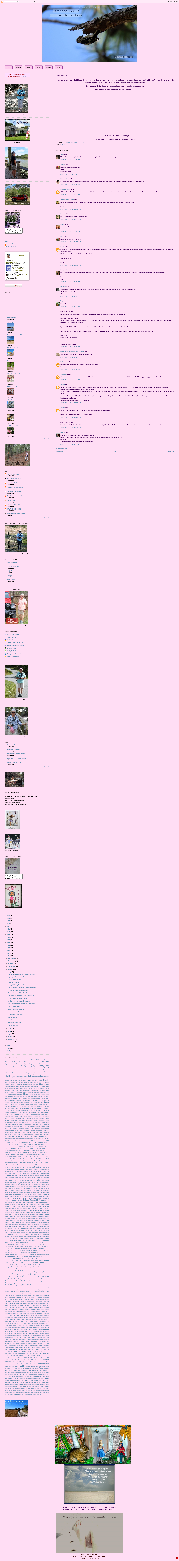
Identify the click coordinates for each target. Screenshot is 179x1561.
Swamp (21, 1347)
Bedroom (14, 1082)
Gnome (39, 1184)
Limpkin (46, 1238)
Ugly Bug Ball (28, 1359)
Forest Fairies (39, 1175)
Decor (32, 1142)
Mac (32, 1244)
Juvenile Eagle (40, 1228)
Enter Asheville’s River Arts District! (19, 993)
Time (47, 1351)
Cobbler (6, 1128)
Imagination (8, 1224)
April (10, 1034)
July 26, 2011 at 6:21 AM (70, 232)
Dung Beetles (18, 1152)
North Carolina (38, 1263)
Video (63, 144)
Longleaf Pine (38, 1242)
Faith (20, 1160)
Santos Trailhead (34, 1321)
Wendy (15, 1370)
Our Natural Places (13, 634)
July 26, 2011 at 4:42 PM (70, 347)
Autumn (25, 1076)
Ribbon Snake (45, 1311)
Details (26, 1144)
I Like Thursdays (15, 1222)
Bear (33, 1080)
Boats (11, 1102)
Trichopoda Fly (26, 1355)
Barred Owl (13, 1080)
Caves (36, 1118)
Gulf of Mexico (32, 1198)
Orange (42, 1271)
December (11, 958)
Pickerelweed (32, 1283)
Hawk (47, 1204)
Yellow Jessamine (30, 1388)
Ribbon (32, 1311)
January (11, 1042)
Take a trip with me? (14, 979)
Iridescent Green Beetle (40, 1224)
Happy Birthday (16, 1204)
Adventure (45, 1062)
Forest (32, 1175)
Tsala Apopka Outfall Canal (15, 1357)
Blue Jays (27, 1096)
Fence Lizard (17, 1164)
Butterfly (30, 1108)
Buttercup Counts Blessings (16, 753)
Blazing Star (36, 1092)
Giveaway (23, 1184)
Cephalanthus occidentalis (25, 1120)
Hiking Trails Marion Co (14, 654)
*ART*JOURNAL (12, 579)
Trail (31, 1353)
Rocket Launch (35, 1315)
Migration (10, 1252)
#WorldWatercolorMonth (16, 1060)
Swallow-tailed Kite (36, 1345)
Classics (29, 1126)
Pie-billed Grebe (44, 1283)
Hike (47, 1206)
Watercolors (26, 1368)
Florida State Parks (13, 656)
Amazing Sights (31, 1066)
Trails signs (35, 1353)
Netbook (27, 1262)
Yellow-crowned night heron (23, 1392)
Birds (41, 1084)
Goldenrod (7, 1188)
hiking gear (16, 1208)
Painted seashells (44, 1275)
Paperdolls (41, 1277)
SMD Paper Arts (12, 562)
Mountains (17, 1259)
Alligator (26, 1064)
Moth (30, 1256)
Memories (32, 1250)
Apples (35, 1072)
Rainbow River (25, 1297)
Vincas (35, 1363)
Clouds (46, 1126)
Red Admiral (45, 1299)
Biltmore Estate (27, 1084)
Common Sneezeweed (24, 1130)
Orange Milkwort (14, 1273)
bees (22, 1082)
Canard (30, 1112)
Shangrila (37, 1327)
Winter (46, 1378)
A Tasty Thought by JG (14, 762)
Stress (43, 1339)
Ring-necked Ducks (28, 1313)
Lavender (46, 1234)
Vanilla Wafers (18, 1361)
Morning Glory (39, 1254)
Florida (37, 1167)
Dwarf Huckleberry (35, 1152)
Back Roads (32, 1076)
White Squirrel (37, 1372)
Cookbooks (17, 1132)
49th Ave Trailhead (11, 1062)
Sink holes (21, 1331)
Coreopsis (13, 1134)
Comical (27, 1128)
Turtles (7, 1359)
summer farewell (24, 1341)
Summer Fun (45, 1341)
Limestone (40, 1238)
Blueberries (18, 1100)
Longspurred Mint (13, 1244)
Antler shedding (22, 1072)
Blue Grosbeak (9, 1096)
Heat (30, 1206)
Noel (31, 1262)
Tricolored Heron (35, 1355)
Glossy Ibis (30, 1184)
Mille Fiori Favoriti (13, 348)
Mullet (17, 1260)
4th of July (23, 1062)
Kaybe (62, 246)
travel (40, 1353)
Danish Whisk (8, 1142)
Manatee (11, 1246)
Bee (19, 1082)
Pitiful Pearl (8, 1289)
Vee (61, 154)
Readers (10, 1299)
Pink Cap (22, 1287)
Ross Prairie (21, 1317)
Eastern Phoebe (26, 1156)
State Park (34, 1337)
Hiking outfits (31, 1208)
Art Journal (38, 1074)
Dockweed (33, 1146)
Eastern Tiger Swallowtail (36, 1156)
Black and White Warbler (16, 1086)
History (44, 1208)
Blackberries (12, 1092)
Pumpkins (31, 1293)
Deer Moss (9, 1144)
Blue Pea (40, 1096)
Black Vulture (19, 1090)
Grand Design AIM (37, 1190)
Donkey (28, 1148)
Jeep (9, 1226)
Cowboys (36, 1134)
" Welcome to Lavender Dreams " (89, 7)
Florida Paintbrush (21, 1171)
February (11, 1039)
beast (40, 1080)
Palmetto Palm (28, 1277)
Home (115, 451)
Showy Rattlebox (10, 1331)
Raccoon (10, 1297)
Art (29, 1074)
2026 (8, 915)
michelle (63, 286)
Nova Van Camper (27, 1267)
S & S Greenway (26, 1319)
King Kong (25, 1232)
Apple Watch (30, 1072)
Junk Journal (21, 1228)
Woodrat (25, 1384)
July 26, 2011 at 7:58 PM (70, 357)
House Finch (37, 1216)
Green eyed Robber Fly (28, 1196)
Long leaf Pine (12, 1242)
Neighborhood (9, 1262)
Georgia (36, 1182)
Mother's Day (37, 1256)
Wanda (62, 384)
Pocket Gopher (22, 1289)
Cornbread (26, 1134)
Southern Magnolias (28, 1333)
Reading (15, 1299)
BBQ (24, 1080)
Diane (62, 224)
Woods (29, 1384)
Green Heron (45, 1196)
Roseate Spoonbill (44, 1315)
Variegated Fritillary (28, 1361)
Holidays (12, 1210)
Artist (43, 1074)
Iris (48, 1224)
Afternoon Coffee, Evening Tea (16, 513)
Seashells (25, 1325)
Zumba (39, 1394)
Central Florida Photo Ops (15, 642)
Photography (10, 1283)
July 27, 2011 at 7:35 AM (70, 444)
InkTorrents (10, 575)
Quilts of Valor (40, 1295)
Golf (16, 1188)
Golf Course (31, 1188)
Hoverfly (13, 1218)
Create (35, 1136)
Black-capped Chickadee (29, 1090)
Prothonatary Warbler (10, 1293)
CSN (34, 1138)
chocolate (19, 1124)
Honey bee (26, 1212)
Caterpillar (18, 1118)
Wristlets (41, 1386)
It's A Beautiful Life (13, 426)
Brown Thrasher (17, 1106)
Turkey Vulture (41, 1357)
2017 (8, 940)
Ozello (13, 1275)
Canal (15, 1112)
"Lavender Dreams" (13, 361)
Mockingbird (34, 1252)
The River (10, 322)
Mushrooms (34, 1260)
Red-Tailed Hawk (20, 1307)
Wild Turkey (38, 1376)
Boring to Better (10, 1104)
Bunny (18, 1108)
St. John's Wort (26, 1337)
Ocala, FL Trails (12, 651)
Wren (37, 1386)
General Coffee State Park (26, 1182)
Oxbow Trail (8, 1275)
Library (46, 1236)
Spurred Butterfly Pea (10, 1337)
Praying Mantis (20, 1291)
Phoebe (31, 1281)
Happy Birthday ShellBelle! (16, 985)
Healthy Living (21, 1206)
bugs (29, 1106)
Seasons (31, 1325)
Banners (7, 1080)
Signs (16, 1331)
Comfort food (21, 1128)
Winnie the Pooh (38, 1378)
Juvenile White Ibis (19, 1230)
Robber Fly (11, 1315)
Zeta (31, 1394)
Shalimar (18, 1327)
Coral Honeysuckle (44, 1132)
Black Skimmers (40, 1088)
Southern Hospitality (13, 749)
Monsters (13, 1254)
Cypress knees (39, 1138)
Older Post (171, 451)
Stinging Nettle (22, 1339)
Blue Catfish (34, 1094)
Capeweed (37, 1114)
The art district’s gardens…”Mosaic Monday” (22, 987)
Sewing (41, 1325)
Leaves (28, 1236)
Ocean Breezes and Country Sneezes (72, 351)
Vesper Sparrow (9, 1363)
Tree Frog (7, 1355)
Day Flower (15, 1142)
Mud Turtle (43, 1258)
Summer (15, 1341)
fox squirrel (37, 1177)
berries (17, 1084)
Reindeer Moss (35, 1309)
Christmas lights (15, 1126)
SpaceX (37, 1333)
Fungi (42, 1180)
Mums (21, 1260)
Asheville (7, 1076)
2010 (8, 1045)
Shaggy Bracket (12, 1327)
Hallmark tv (46, 1198)
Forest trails (21, 1177)
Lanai (27, 1234)
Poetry (28, 1289)
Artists (47, 1074)
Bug (26, 1106)
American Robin (32, 1070)
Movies (38, 1259)
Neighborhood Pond (19, 1262)
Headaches (8, 1206)
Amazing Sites (43, 1066)
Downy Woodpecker (11, 1150)
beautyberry (8, 1082)
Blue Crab (40, 1094)
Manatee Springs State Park (22, 1246)
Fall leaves (28, 1160)
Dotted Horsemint (35, 1148)
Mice (6, 1252)
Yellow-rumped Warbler (36, 1392)
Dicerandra (46, 1144)
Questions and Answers (24, 1295)
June (10, 1028)
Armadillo (19, 1074)
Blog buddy (11, 1094)
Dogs (40, 1146)
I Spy (23, 1222)
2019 (8, 934)
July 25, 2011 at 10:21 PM (70, 219)
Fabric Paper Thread (13, 374)
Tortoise (20, 1353)
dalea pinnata (27, 1140)
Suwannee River (26, 1345)
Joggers (19, 1226)
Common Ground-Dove (11, 1130)
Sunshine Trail (41, 1343)
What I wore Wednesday (31, 1370)
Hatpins (43, 1204)
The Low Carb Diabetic (14, 504)
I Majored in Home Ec (14, 491)
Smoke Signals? (13, 1025)
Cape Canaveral (30, 1114)
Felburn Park (8, 1164)
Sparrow (42, 1333)
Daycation (27, 1142)
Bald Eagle (29, 1078)
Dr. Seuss (19, 1150)
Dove (43, 1148)
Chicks (47, 1122)
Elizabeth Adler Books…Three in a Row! (21, 995)
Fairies (16, 1161)
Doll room (7, 1148)
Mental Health (39, 1250)
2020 (8, 932)
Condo (11, 1132)
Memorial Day (24, 1250)
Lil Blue (11, 1238)
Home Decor (39, 1210)
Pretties (41, 1291)
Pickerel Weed (23, 1283)
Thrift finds (17, 1351)
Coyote (45, 1134)
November (11, 961)
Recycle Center (35, 1299)
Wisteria (7, 1380)
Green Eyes (37, 1196)
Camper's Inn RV (37, 1110)
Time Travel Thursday (11, 1353)
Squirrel (19, 1337)
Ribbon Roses (37, 1311)
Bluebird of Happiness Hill (35, 1100)
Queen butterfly (9, 1295)
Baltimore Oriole (37, 1078)
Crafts (23, 1136)
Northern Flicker (27, 1264)
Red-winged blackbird (32, 1307)
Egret (11, 1158)
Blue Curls (46, 1094)
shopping (45, 1329)
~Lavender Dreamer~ (11, 244)
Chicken (43, 1122)
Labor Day (22, 1234)
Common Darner (45, 1128)
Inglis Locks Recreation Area (20, 1224)
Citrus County (23, 1126)
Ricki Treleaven (65, 189)
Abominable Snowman (33, 1062)
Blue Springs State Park (31, 1098)
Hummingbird (23, 1218)
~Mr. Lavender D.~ (11, 246)
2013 (8, 950)
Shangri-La (31, 1327)
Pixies (13, 1289)
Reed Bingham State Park (16, 1309)
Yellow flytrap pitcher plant (18, 1388)
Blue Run (12, 1098)
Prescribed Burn (28, 1291)
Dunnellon (26, 1152)
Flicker (26, 1167)
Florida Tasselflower (10, 1173)
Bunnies (12, 1108)
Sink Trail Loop (28, 1331)
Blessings (43, 1092)
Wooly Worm (42, 1384)
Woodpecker (11, 1384)
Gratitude (19, 1192)
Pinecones (15, 1287)
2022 (8, 926)
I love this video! (13, 982)
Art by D (32, 1074)
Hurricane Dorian (14, 1220)
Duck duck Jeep (37, 1150)
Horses (41, 1214)
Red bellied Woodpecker (12, 1301)
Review (18, 1311)
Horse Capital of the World (17, 1214)
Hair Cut (39, 1198)
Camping (46, 1110)
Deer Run (14, 1144)
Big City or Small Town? (16, 977)
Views (31, 1363)
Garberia (7, 1182)
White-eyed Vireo (13, 1374)
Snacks (47, 1331)
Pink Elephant (29, 1287)
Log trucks (38, 1240)
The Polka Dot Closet (67, 199)
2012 (8, 953)
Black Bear (27, 1086)
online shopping (33, 1271)
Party (6, 1279)
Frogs (30, 1180)
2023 (8, 923)
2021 (8, 929)
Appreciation (40, 1072)
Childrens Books (10, 1124)
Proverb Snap (19, 1293)
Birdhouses (36, 1084)
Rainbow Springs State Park (37, 1297)
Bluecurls (7, 1102)
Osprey (38, 1273)
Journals (10, 1228)
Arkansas (14, 1074)
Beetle (25, 1082)
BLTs (29, 1094)
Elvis (21, 1158)
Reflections (27, 1309)
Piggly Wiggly (18, 1285)
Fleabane (13, 1167)
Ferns (28, 1164)
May (9, 1031)
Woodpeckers (19, 1384)
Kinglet (36, 1232)
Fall (23, 1161)
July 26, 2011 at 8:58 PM (70, 369)
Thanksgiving (36, 1349)
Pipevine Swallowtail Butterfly (41, 1287)
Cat (8, 1118)
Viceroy (23, 1363)
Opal (39, 1271)
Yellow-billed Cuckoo (10, 1392)
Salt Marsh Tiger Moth (37, 1319)
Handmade (31, 1202)
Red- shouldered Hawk (26, 1303)
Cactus (12, 1110)
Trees (20, 1355)
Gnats (35, 1184)
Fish (37, 1164)
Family (33, 1161)
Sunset (35, 1343)
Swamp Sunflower (29, 1347)
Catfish (23, 1118)
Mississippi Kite (25, 1252)
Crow (27, 1138)
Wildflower (46, 1376)
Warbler (33, 1366)
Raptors (47, 1297)
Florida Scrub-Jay (43, 1171)
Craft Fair (11, 1136)
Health (14, 1206)
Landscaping (33, 1234)
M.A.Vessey (28, 1244)
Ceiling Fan (14, 1120)
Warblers (39, 1366)
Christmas (39, 1124)
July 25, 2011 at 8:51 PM (70, 195)
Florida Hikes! (11, 637)
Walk (22, 1366)
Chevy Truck (37, 1122)
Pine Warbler (8, 1287)
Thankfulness (27, 1349)
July (9, 972)
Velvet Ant (41, 1361)
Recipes (20, 1299)
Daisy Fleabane (19, 1140)
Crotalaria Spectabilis (20, 1138)
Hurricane (7, 1220)
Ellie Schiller (16, 1158)
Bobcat (16, 1102)
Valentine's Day (9, 1361)
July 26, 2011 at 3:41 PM (70, 306)
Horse (6, 1214)
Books (46, 1102)
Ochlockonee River (26, 1268)
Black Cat (33, 1086)
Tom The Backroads (13, 474)
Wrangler (29, 1386)
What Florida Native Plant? (15, 645)
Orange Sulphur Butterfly (24, 1273)
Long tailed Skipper (22, 1242)
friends (16, 1180)
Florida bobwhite (11, 1169)
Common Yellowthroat (36, 1130)
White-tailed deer (23, 1374)
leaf (25, 1236)
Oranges (33, 1273)
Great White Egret (43, 1194)
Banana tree (45, 1078)
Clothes (42, 1126)
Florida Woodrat (31, 1173)
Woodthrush (35, 1384)
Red (41, 1299)
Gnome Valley (45, 1184)
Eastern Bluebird (10, 1154)
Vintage (41, 1363)
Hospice (46, 1214)
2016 (8, 942)
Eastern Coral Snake (22, 1154)
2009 (8, 1048)
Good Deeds (38, 1188)
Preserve (36, 1291)
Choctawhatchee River (29, 1124)
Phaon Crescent (10, 1281)
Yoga (44, 1392)
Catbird (12, 1118)
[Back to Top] (176, 1558)
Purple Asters (37, 1293)
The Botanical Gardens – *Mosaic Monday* (21, 974)
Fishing (6, 1167)
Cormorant (20, 1134)
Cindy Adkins (64, 270)
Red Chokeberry (31, 1301)
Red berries (23, 1301)
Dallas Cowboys (35, 1140)
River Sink (43, 1313)
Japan (6, 1226)
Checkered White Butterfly (11, 1122)
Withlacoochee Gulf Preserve (39, 1380)
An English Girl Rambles (15, 483)
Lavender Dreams (18, 1236)
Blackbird (30, 1092)
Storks (32, 1339)
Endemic (33, 1158)
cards (20, 1116)
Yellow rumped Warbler (15, 1390)
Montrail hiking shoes (22, 1254)
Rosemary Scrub (9, 1317)
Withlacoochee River (11, 1382)
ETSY (47, 1158)
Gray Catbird (25, 1192)
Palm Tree (12, 1277)
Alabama (13, 1064)
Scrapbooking (34, 1323)
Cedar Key (41, 1118)
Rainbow (18, 1297)
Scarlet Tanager (14, 1323)
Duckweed (11, 1152)
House (23, 1216)
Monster (7, 1254)
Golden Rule (45, 1186)
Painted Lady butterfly (23, 1275)
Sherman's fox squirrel (21, 1329)
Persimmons (45, 1279)
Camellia (21, 1110)
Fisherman (42, 1164)
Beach (29, 1080)
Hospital (19, 1216)
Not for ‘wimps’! (13, 1017)
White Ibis (7, 1372)
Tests (6, 1349)
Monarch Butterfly (44, 1252)
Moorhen (31, 1254)
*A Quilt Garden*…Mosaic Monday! (19, 1001)
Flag (10, 1167)
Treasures (46, 1353)
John (23, 1226)
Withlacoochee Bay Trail (19, 1380)
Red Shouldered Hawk (12, 1303)
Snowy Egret (12, 1333)
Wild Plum (24, 1376)
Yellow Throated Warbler (28, 1390)
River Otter (36, 1313)
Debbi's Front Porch (13, 387)
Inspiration (30, 1224)
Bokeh (31, 1102)
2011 (8, 956)
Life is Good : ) (11, 500)
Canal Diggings (22, 1112)
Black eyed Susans (14, 1088)
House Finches (45, 1216)
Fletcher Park (20, 1167)
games (47, 1180)
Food (21, 1175)
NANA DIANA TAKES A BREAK (16, 758)
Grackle (29, 1190)
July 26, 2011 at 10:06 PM (70, 403)
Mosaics (26, 1256)
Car (41, 1114)
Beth (61, 236)
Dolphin (17, 1148)
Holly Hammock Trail (23, 1210)
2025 (8, 918)
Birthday (46, 1084)
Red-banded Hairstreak (40, 1303)
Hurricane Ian (32, 1220)
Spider (47, 1333)
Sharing (42, 1327)
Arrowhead (25, 1074)
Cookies (23, 1132)
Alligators (32, 1064)
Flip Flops (31, 1167)
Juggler (14, 1228)
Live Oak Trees (26, 1240)
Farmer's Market (10, 1162)
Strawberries (37, 1339)
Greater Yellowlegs (9, 1196)
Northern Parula (16, 1267)
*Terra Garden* (11, 413)
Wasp (43, 1366)
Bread (22, 1104)
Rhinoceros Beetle (25, 1311)
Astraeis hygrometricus (17, 1076)
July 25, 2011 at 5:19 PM (70, 160)
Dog (37, 1146)
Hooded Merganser (34, 1212)
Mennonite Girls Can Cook (15, 745)
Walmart (28, 1366)
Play (17, 1289)
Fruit (34, 1180)
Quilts (33, 1295)
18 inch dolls (25, 1060)
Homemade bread (17, 1212)
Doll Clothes (45, 1146)
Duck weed (46, 1150)
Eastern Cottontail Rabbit (36, 1154)
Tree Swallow (14, 1355)
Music (41, 1261)
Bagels (38, 1076)
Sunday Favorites (20, 1343)
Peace (25, 1279)
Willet (20, 1378)
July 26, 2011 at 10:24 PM (70, 427)
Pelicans (38, 1279)
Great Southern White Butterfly (29, 1194)
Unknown (63, 362)
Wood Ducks (41, 1382)
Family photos (40, 1161)
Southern (19, 1333)
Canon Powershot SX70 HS (17, 1114)
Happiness (8, 1204)
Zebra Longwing (9, 1394)
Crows (31, 1138)
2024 (8, 921)
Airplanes (7, 1064)
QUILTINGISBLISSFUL (14, 509)
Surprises (17, 1345)
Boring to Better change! (16, 1009)
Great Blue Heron (34, 1192)
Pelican (34, 1279)
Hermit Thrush (36, 1206)
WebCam (37, 1368)
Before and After (33, 1082)
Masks (18, 1250)
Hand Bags (25, 1202)
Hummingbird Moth (33, 1218)
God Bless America (19, 1186)
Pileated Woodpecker (28, 1285)
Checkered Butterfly (43, 1120)
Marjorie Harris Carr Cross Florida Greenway (29, 1248)
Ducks (6, 1152)
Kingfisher (31, 1232)
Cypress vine (11, 1140)
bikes (21, 1084)
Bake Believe (8, 1078)
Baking (14, 1078)
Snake (6, 1333)
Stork (28, 1339)
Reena (62, 214)
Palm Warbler (20, 1277)
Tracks (27, 1353)
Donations (22, 1148)
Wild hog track (17, 1376)
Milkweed (16, 1252)
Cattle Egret (30, 1118)
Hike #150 (7, 1208)
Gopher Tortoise (21, 1190)
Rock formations (25, 1315)
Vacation (46, 1359)
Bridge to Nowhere (33, 1104)
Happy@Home (11, 317)
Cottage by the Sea (13, 566)
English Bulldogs (40, 1158)
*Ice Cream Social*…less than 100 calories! (22, 1004)
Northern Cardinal (15, 1264)
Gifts (17, 1184)
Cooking (28, 1132)
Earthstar (46, 1152)
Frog (21, 1180)
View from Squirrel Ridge (15, 487)
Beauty (46, 1080)
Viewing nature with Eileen (15, 335)
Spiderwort (14, 1335)
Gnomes (7, 1186)
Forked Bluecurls (29, 1177)
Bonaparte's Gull (38, 1102)
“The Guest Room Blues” (16, 1014)
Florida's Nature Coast (42, 1173)
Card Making (45, 1114)
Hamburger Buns (17, 1202)
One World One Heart (21, 1271)
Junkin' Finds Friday (30, 1228)
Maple (32, 1246)
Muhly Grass (11, 1260)
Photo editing (38, 1281)
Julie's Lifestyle (12, 400)
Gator (18, 1182)
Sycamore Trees (38, 1347)
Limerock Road (28, 1238)
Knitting (10, 1234)
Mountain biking (9, 1258)
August (10, 969)
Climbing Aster (36, 1126)
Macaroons (36, 1244)
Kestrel (40, 1230)
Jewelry (14, 1226)
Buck (23, 1106)
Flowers (8, 1175)
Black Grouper (24, 1088)
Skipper (40, 1331)
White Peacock (22, 1372)
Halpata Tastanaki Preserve (34, 1200)
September (12, 966)
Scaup (20, 1323)
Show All (46, 438)
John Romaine (29, 1226)
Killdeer (6, 1232)
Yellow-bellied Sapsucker (42, 1390)
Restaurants (11, 1311)
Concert (6, 1132)
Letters (42, 1236)
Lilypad (21, 1238)
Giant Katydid (42, 1182)
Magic (41, 1244)
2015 (8, 945)
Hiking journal (23, 1208)
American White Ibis (43, 1070)
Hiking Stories (38, 1208)
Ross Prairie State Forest (33, 1317)
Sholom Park (37, 1329)
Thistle (10, 1351)
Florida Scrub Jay (31, 1171)
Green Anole (18, 1196)
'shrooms (7, 1060)
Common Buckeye (34, 1128)
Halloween (7, 1200)
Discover (20, 1146)
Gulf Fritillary (23, 1198)
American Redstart (22, 1070)
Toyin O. (63, 301)
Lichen (6, 1238)
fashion (17, 1162)
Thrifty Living (26, 1351)
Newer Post (59, 451)
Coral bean (35, 1132)
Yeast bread (8, 1388)
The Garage (43, 1349)
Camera (26, 1110)
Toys (23, 1353)
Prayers (12, 1291)
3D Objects (39, 1060)
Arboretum (8, 1074)
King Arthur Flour (18, 1232)
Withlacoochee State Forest (27, 1382)
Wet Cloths (21, 1370)
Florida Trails (11, 640)
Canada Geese (9, 1112)
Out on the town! (13, 1012)
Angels (6, 1072)
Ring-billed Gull (8, 1313)
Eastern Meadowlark (15, 1156)
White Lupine (14, 1372)
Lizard (33, 1240)
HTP (17, 1218)
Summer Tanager (10, 1343)
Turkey (35, 1357)
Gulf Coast (14, 1198)
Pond (32, 1289)
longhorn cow (31, 1242)
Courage (31, 1134)
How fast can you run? (15, 1020)
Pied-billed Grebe (10, 1285)
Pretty (47, 1291)
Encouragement (27, 1158)
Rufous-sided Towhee (15, 1319)
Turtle (47, 1357)
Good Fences (45, 1188)
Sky (44, 1331)
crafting (18, 1136)
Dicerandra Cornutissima (11, 1146)
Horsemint (35, 1214)
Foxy (42, 1177)
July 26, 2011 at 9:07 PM (70, 379)
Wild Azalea (34, 1374)
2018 (8, 937)
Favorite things (26, 1163)
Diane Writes (64, 179)
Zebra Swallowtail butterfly (22, 1394)
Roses (16, 1317)
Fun (38, 1180)
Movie (33, 1258)
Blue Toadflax (41, 1098)
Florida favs (32, 1169)
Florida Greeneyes (40, 1169)
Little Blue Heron (15, 1240)
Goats (12, 1186)
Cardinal (7, 1116)
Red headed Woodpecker (42, 1301)
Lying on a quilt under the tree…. (18, 998)
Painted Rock (34, 1275)
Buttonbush (46, 1108)
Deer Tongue (20, 1144)
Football (26, 1175)
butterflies (23, 1108)
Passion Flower (13, 1279)
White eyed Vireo (44, 1370)
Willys (23, 1378)
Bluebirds (46, 1100)
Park (47, 1277)
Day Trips (21, 1142)
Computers (45, 1130)
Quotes (46, 1295)
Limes (35, 1238)
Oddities (7, 1271)
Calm (16, 1110)
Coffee (10, 1128)
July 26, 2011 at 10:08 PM (70, 417)
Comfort (15, 1128)
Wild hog (10, 1376)
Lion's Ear (7, 1240)
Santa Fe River (24, 1321)
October (11, 963)
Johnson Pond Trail (39, 1226)
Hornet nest (46, 1212)
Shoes (30, 1329)
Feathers (38, 1162)
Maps (43, 1246)
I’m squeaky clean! (14, 1006)
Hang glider (38, 1202)
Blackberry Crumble (22, 1092)
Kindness (11, 1232)
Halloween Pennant (16, 1200)
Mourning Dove (26, 1258)
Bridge (26, 1104)
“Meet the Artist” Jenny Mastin (18, 990)
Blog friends (19, 1094)
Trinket (42, 1355)
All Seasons (19, 1064)
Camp (30, 1110)
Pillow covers (38, 1285)
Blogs (25, 1094)
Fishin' (47, 1164)
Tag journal (46, 1347)
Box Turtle (17, 1104)
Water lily (11, 1368)
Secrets (36, 1325)
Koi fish (16, 1234)
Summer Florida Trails (35, 1341)
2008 (8, 1051)
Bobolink (21, 1102)
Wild (30, 1374)
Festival (33, 1165)
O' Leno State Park (38, 1267)
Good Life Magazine (10, 1190)
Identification (45, 1222)
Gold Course (29, 1186)
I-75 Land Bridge (29, 1222)
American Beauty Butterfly (16, 1068)
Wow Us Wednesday (20, 1386)
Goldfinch (12, 1188)
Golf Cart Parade (23, 1188)
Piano (17, 1283)
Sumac (10, 1341)
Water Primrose (18, 1368)
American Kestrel (43, 1068)
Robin (17, 1315)
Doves (47, 1148)
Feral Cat (24, 1164)
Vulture (17, 1366)
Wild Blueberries (42, 1374)
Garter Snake (12, 1182)
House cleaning (30, 1216)
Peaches (29, 1279)
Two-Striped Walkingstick (16, 1359)
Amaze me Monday (20, 1066)
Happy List (25, 1204)
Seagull (19, 1325)
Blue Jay (22, 1096)
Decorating (38, 1142)
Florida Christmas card (22, 1169)
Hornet (41, 1212)
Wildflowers (8, 1378)
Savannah (42, 1321)
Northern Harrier (38, 1264)
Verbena (47, 1361)
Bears (36, 1080)
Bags (42, 1076)
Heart (27, 1206)
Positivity (36, 1289)
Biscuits (7, 1086)
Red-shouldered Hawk (39, 1305)
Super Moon (12, 1345)
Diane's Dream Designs (35, 1144)
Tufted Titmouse (28, 1357)
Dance (47, 1140)
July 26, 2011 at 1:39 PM (70, 282)
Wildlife (15, 1378)
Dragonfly (26, 1150)
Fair (12, 1160)
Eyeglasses (8, 1160)
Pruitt (25, 1293)
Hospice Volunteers (10, 1216)
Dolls (13, 1148)
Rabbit (6, 1297)
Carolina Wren (37, 1116)
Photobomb (46, 1281)
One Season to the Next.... (15, 496)
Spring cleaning (37, 1335)
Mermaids (46, 1250)
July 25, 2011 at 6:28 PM (70, 174)
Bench (12, 1084)
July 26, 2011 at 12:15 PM (70, 265)
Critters (41, 1136)
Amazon (7, 1068)
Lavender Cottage (9, 1236)
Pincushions (45, 1285)
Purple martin (45, 1293)
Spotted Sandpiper (22, 1335)
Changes (35, 1120)
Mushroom (27, 1260)
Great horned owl (16, 1194)
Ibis (35, 1222)
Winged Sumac (30, 1378)
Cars (43, 1116)
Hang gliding (45, 1202)
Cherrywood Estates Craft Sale (26, 1122)
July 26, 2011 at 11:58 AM (70, 242)
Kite (39, 1232)
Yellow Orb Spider (40, 1388)
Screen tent (42, 1323)
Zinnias (34, 1394)
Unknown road (38, 1359)
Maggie (62, 432)
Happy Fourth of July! (15, 1022)
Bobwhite (26, 1102)
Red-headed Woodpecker (24, 1305)
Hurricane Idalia (40, 1220)
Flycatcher (15, 1175)
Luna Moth (21, 1244)
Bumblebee (40, 1106)
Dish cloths (27, 1146)
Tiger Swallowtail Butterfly (39, 1351)
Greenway (8, 1198)
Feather (34, 1162)
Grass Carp (46, 1190)
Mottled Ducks (45, 1256)
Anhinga (10, 1072)
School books (26, 1323)
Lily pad (15, 1238)
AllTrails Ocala (11, 648)
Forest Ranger (14, 1177)
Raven (6, 1299)
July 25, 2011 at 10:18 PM (70, 209)
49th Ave (46, 1060)
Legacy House (34, 1236)
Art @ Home (11, 571)
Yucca (47, 1392)
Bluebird (24, 1100)
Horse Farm (29, 1214)
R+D (6, 241)
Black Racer (32, 1088)
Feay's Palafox (45, 1162)
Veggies (36, 1361)
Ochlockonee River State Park (40, 1268)
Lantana (40, 1234)
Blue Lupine (34, 1096)
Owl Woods (46, 1273)
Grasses (7, 1192)
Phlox (25, 1281)
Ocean (18, 1269)
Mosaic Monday (16, 1256)
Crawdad (29, 1136)
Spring (30, 1335)
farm (47, 1160)
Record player (27, 1299)
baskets (20, 1080)
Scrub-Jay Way (12, 1325)
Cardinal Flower (14, 1116)
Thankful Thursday (15, 1349)
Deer (44, 1142)
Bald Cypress (21, 1078)
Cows (40, 1134)
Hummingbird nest (44, 1218)
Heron (43, 1206)
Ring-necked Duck (17, 1313)
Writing (47, 1386)
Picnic (38, 1283)
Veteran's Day (17, 1363)
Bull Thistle (34, 1106)
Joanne (62, 164)
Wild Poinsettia (31, 1376)
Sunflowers (29, 1343)
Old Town (11, 1271)
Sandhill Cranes (14, 1321)
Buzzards (7, 1110)
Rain (14, 1297)
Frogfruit (25, 1180)
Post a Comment (61, 449)
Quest (16, 1295)
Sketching (35, 1331)
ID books (39, 1222)
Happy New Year (35, 1204)
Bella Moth (41, 1082)
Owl (42, 1273)
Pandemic (35, 1277)
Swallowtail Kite (13, 1347)
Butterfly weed (38, 1108)
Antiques (16, 1072)
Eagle (42, 1152)
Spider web (7, 1335)
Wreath (34, 1386)
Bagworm (46, 1076)
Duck (30, 1150)
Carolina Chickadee (28, 1116)
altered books (39, 1064)
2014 (8, 948)
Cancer (34, 1112)
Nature (46, 1261)
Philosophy (19, 1281)
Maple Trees (38, 1246)
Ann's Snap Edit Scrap (14, 478)
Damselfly (42, 1140)
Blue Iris (16, 1096)
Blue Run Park (20, 1098)
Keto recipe (46, 1230)
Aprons (46, 1072)
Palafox (6, 1277)
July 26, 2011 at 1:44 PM (70, 296)
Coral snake (8, 1134)
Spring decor (45, 1335)
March (10, 1036)
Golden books (37, 1186)
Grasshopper (13, 1192)
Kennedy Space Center (31, 1230)
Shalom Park (24, 1327)
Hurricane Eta (23, 1220)
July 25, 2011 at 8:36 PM (70, 184)
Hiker (11, 1208)
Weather (32, 1368)
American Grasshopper (30, 1068)
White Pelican (30, 1372)
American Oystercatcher (11, 1070)
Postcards (41, 1289)
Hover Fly (7, 1218)
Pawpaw (20, 1279)
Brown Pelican (8, 1106)
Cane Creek (40, 1112)
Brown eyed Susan (44, 1104)
